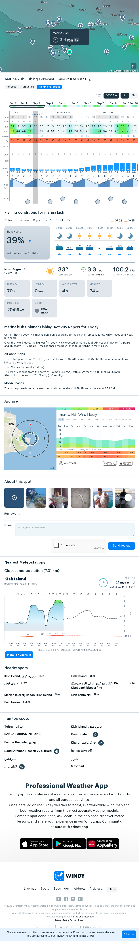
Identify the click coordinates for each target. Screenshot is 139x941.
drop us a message (83, 917)
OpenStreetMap (117, 71)
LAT (6, 187)
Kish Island (15, 579)
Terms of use (76, 920)
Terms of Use (86, 936)
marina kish (61, 33)
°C (7, 140)
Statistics (28, 87)
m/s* (6, 131)
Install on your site (19, 655)
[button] (90, 79)
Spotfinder (61, 888)
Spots (45, 888)
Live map (30, 888)
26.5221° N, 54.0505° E (73, 79)
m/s (7, 126)
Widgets (79, 888)
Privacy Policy (62, 920)
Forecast (12, 87)
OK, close (129, 934)
